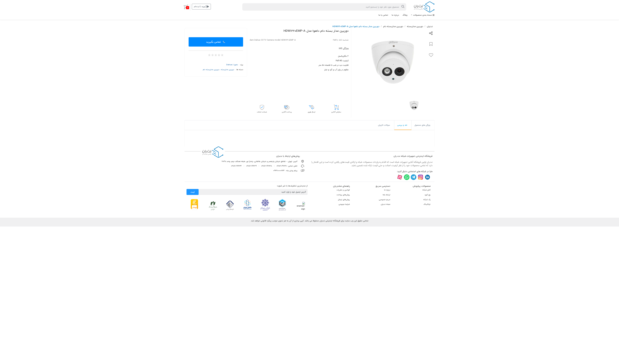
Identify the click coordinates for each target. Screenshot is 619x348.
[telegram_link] (413, 177)
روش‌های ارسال (344, 199)
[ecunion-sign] (282, 205)
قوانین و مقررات (343, 189)
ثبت (193, 192)
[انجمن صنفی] (265, 204)
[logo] (424, 6)
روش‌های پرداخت (343, 194)
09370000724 (279, 170)
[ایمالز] (194, 204)
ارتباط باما (386, 194)
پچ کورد (428, 194)
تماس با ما (383, 15)
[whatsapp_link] (406, 177)
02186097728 (266, 165)
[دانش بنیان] (247, 204)
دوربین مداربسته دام (393, 26)
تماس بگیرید (214, 42)
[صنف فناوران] (230, 205)
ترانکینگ (427, 204)
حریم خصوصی (384, 199)
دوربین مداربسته (415, 26)
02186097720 (281, 165)
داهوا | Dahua (232, 64)
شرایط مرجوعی (344, 204)
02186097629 (251, 165)
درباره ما (395, 15)
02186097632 (236, 165)
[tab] (423, 125)
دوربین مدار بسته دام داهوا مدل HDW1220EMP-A (355, 26)
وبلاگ (405, 15)
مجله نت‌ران (385, 204)
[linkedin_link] (427, 177)
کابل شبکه (426, 189)
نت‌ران (430, 26)
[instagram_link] (420, 177)
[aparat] (399, 177)
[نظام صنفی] (213, 205)
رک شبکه (427, 199)
